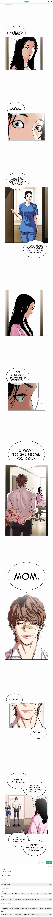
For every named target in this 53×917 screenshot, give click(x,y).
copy (50, 884)
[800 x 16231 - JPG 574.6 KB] (39, 862)
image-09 (4, 869)
